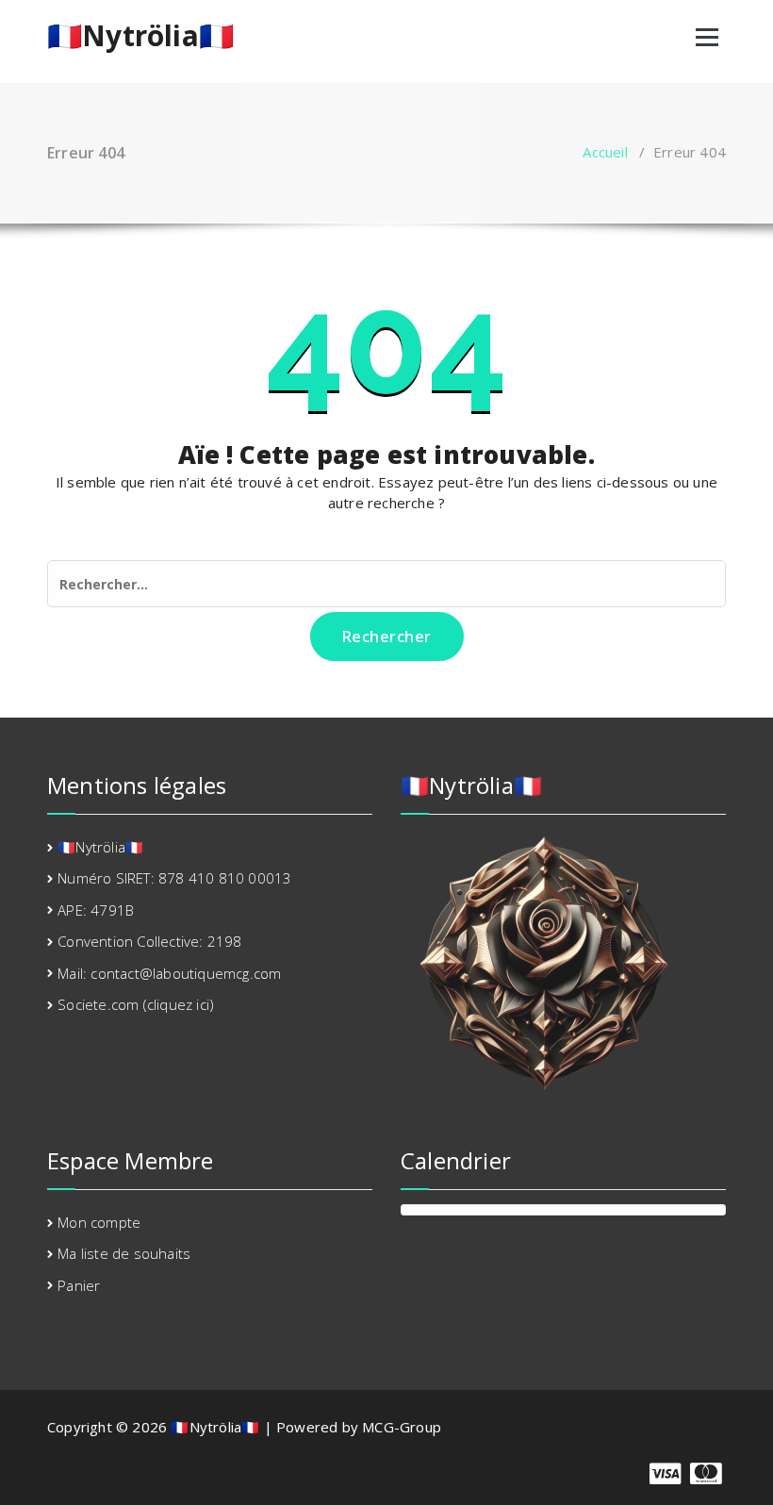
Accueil (605, 151)
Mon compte (99, 1222)
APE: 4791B (96, 910)
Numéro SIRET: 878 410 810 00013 (174, 877)
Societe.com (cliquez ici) (136, 1004)
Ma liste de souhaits (124, 1253)
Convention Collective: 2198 (149, 941)
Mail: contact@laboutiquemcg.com (169, 973)
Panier (79, 1285)
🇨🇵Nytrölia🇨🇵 (140, 36)
